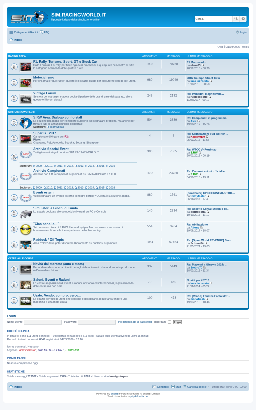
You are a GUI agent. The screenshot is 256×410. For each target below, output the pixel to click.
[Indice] (29, 16)
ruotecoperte (199, 96)
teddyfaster (198, 196)
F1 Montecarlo (196, 62)
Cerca (236, 19)
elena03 (195, 65)
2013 (81, 165)
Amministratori (27, 350)
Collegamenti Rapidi (26, 32)
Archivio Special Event (50, 149)
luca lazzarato (199, 81)
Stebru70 (196, 267)
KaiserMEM (197, 136)
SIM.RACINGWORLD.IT (22, 111)
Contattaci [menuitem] (163, 386)
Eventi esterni (43, 192)
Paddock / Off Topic (48, 240)
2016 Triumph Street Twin (203, 78)
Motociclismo (43, 77)
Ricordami (160, 321)
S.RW (194, 152)
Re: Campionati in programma (206, 118)
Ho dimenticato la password (135, 321)
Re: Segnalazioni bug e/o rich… (207, 133)
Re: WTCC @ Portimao (201, 149)
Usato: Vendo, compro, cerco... (57, 295)
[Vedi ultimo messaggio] (202, 65)
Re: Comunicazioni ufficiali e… (207, 171)
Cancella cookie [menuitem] (196, 386)
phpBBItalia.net (139, 396)
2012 (70, 165)
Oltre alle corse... (22, 258)
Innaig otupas (119, 376)
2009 (39, 165)
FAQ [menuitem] (47, 32)
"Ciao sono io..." (46, 224)
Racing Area (17, 56)
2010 (49, 165)
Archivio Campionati (49, 170)
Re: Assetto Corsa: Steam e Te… (208, 208)
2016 (112, 165)
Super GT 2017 (44, 133)
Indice (18, 386)
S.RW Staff (72, 350)
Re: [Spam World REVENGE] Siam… (210, 240)
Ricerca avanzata (243, 19)
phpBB (115, 393)
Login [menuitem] (243, 32)
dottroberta (198, 211)
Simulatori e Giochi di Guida (55, 208)
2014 (91, 165)
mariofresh (197, 299)
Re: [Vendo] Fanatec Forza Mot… (208, 296)
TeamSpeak (57, 126)
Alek (193, 121)
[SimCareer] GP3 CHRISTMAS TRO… (211, 193)
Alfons (194, 227)
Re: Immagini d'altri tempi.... (205, 93)
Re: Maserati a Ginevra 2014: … (207, 264)
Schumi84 (197, 243)
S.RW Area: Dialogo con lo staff (57, 117)
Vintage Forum (44, 93)
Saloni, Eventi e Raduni (51, 280)
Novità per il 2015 (198, 280)
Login (11, 316)
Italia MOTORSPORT (51, 350)
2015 (101, 165)
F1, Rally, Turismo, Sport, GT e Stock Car (65, 62)
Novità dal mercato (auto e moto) (58, 264)
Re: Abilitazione (197, 224)
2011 (59, 165)
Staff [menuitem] (178, 386)
